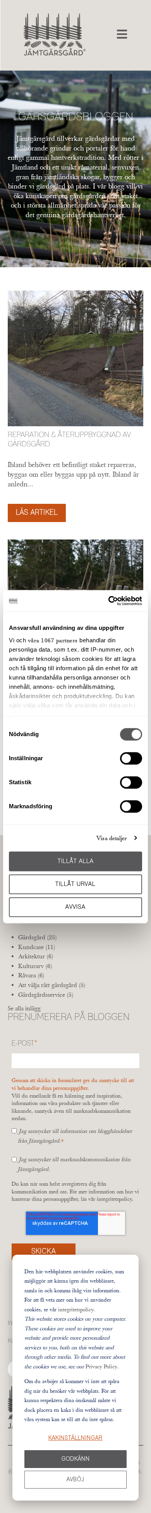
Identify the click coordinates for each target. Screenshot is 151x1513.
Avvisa (75, 907)
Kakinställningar (75, 1438)
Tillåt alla (76, 861)
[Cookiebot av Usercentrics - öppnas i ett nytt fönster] (108, 601)
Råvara (31, 975)
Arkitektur (35, 956)
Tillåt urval (75, 884)
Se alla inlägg (24, 1008)
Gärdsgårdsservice (46, 994)
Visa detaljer (111, 838)
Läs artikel (37, 512)
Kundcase (36, 946)
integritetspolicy (75, 1309)
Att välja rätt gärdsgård (52, 984)
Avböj (75, 1479)
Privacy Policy (101, 1366)
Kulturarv (35, 965)
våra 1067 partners (53, 640)
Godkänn (76, 1459)
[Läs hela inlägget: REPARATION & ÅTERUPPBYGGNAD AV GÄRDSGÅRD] (75, 358)
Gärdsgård (37, 937)
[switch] (131, 758)
